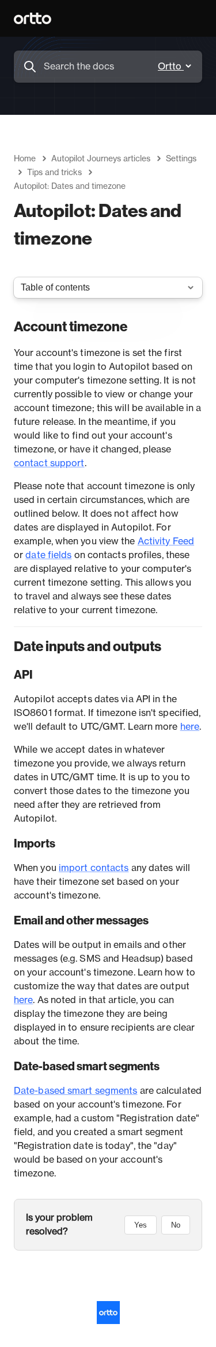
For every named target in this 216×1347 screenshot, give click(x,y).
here (189, 726)
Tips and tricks (54, 173)
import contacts (94, 868)
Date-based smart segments (76, 1091)
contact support (49, 463)
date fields (48, 555)
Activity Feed (166, 541)
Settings (181, 159)
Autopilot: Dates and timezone (70, 187)
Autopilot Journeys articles (100, 159)
